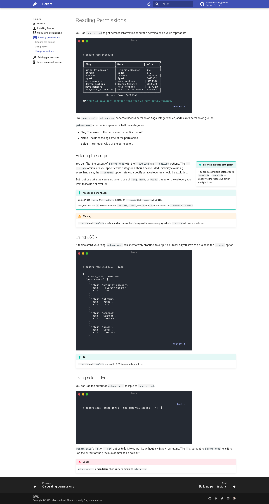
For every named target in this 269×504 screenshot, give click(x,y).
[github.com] (209, 498)
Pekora (37, 19)
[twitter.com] (222, 498)
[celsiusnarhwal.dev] (234, 498)
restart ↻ (179, 106)
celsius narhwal (58, 500)
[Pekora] (34, 4)
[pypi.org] (216, 498)
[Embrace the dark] (149, 4)
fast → (181, 404)
